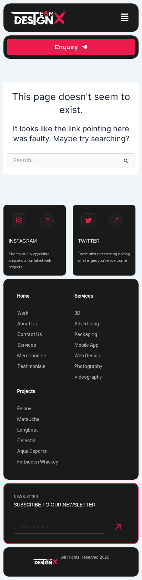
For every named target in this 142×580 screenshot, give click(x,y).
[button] (125, 17)
